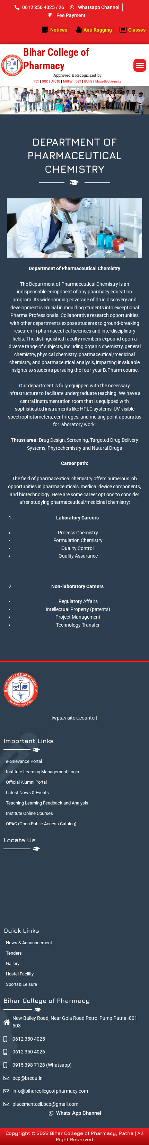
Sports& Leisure (21, 984)
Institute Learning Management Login (42, 771)
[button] (140, 65)
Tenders (14, 953)
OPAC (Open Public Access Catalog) (41, 823)
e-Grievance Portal (24, 761)
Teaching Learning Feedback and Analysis (47, 803)
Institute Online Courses (29, 813)
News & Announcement (29, 942)
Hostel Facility (20, 973)
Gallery (12, 963)
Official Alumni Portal (26, 782)
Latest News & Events (27, 792)
